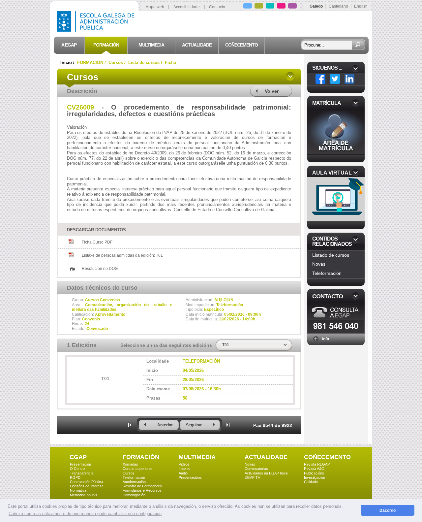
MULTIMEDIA (197, 457)
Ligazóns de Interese (87, 486)
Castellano (338, 6)
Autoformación (134, 482)
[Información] (336, 331)
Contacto (217, 7)
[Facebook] (320, 79)
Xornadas (130, 464)
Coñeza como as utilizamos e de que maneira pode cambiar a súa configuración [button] (85, 513)
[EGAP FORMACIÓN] (259, 7)
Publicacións (314, 473)
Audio (183, 473)
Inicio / (68, 62)
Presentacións (190, 477)
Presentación (80, 464)
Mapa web (154, 7)
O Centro (77, 469)
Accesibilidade (186, 7)
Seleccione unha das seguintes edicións (166, 345)
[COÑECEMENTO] (292, 7)
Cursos (129, 473)
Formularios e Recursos (142, 490)
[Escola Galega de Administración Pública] (97, 30)
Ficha (170, 62)
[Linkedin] (349, 79)
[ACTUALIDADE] (281, 7)
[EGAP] (248, 7)
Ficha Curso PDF (97, 242)
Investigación (314, 477)
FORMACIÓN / (92, 62)
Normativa (78, 490)
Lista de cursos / (146, 62)
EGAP (78, 457)
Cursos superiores (138, 469)
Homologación (134, 495)
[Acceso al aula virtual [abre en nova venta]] (336, 219)
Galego (316, 6)
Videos (184, 464)
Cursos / (117, 62)
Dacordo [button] (387, 510)
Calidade (311, 482)
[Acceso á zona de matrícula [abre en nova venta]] (336, 152)
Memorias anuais (83, 495)
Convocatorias (256, 469)
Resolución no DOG (100, 268)
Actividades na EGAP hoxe (266, 473)
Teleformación (327, 273)
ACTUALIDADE (266, 457)
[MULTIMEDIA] (270, 7)
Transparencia (81, 473)
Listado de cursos (330, 255)
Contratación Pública (86, 482)
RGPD (75, 477)
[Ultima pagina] (228, 424)
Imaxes (185, 469)
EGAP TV (252, 477)
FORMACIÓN (141, 457)
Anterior (165, 425)
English (361, 6)
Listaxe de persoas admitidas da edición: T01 (122, 255)
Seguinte (194, 425)
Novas (318, 264)
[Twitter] (335, 79)
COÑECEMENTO (327, 457)
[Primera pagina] (130, 424)
